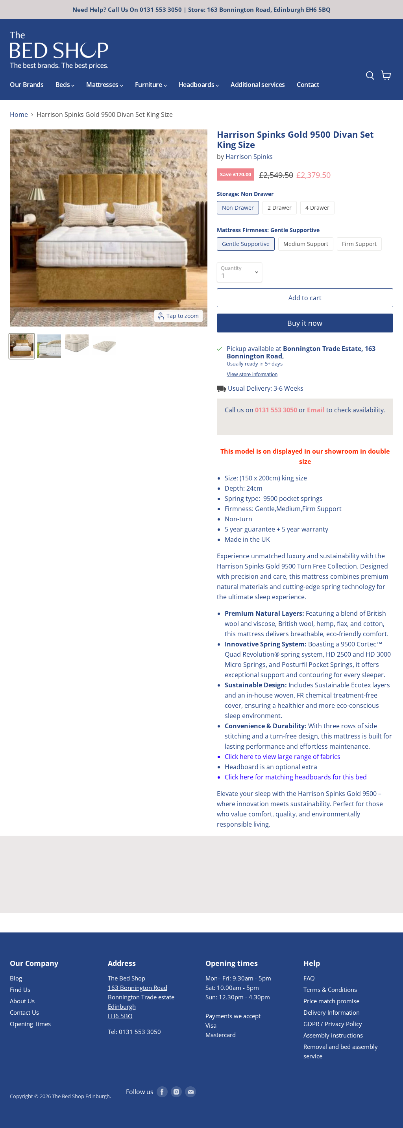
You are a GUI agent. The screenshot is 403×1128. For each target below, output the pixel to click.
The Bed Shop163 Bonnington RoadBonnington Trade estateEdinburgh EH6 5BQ (141, 997)
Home (19, 114)
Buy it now (304, 323)
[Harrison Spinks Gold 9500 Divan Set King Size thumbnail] (21, 346)
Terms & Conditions (330, 989)
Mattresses (103, 84)
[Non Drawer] (239, 216)
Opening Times (30, 1024)
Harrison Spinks (249, 156)
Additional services (258, 84)
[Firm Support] (360, 252)
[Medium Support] (306, 252)
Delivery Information (331, 1012)
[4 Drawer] (318, 216)
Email (316, 410)
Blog (16, 978)
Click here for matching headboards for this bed (296, 777)
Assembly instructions (333, 1035)
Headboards (197, 84)
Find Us (20, 989)
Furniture (149, 84)
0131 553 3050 (276, 410)
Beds (63, 84)
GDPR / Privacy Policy (332, 1024)
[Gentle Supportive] (247, 252)
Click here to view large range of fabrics (282, 756)
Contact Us (24, 1012)
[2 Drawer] (281, 216)
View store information (252, 374)
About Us (22, 1001)
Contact (308, 84)
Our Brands (27, 84)
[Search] (384, 55)
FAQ (309, 978)
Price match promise (331, 1001)
